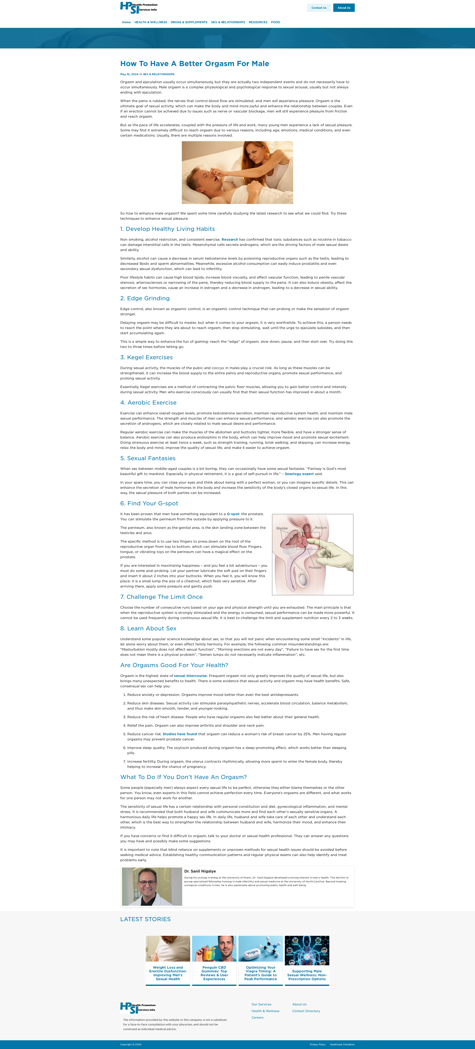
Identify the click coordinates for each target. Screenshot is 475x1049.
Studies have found (180, 734)
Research (230, 239)
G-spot (233, 514)
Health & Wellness (265, 1011)
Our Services (261, 1004)
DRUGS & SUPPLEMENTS (189, 22)
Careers (257, 1017)
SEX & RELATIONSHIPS (228, 22)
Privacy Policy (317, 1044)
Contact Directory (306, 1011)
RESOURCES (258, 22)
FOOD (275, 22)
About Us (299, 1004)
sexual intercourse (190, 676)
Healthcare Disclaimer (342, 1044)
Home (126, 22)
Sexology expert (299, 474)
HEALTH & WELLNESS (151, 22)
